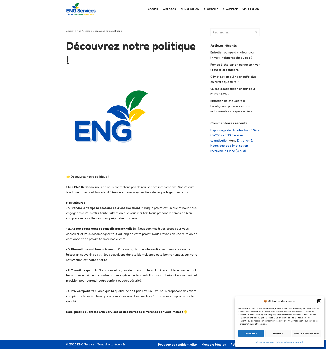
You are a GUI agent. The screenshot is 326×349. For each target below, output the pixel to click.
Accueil (153, 9)
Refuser (278, 333)
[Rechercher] (256, 32)
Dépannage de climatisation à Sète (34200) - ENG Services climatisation (234, 135)
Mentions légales (214, 344)
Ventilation (250, 9)
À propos (169, 9)
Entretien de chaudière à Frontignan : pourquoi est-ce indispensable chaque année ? (231, 106)
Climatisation (190, 9)
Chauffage (230, 9)
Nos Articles (83, 30)
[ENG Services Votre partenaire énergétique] (81, 9)
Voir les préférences (306, 333)
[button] (319, 301)
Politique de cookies (264, 342)
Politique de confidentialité (289, 342)
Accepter (251, 333)
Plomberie (211, 9)
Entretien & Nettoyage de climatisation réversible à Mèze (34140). (231, 146)
